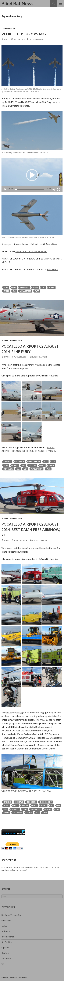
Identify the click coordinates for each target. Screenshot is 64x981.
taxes (6, 291)
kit (23, 465)
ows (42, 465)
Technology (8, 28)
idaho (15, 465)
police (48, 809)
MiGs (9, 712)
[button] (32, 175)
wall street (25, 291)
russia (51, 287)
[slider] (29, 189)
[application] (32, 175)
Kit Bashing (6, 942)
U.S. (3, 963)
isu (52, 806)
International (7, 936)
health (25, 806)
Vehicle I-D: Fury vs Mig (23, 34)
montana (24, 287)
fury (6, 287)
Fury (18, 712)
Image (7, 357)
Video (6, 39)
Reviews (5, 953)
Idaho (4, 340)
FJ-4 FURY (52, 269)
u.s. (14, 291)
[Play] (5, 189)
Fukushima (6, 920)
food (6, 806)
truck (29, 813)
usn (25, 469)
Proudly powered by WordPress (14, 977)
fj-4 (53, 462)
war (37, 291)
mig (14, 287)
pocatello (36, 809)
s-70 (57, 809)
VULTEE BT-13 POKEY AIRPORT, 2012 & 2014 (26, 791)
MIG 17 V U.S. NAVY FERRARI (31, 251)
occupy (32, 465)
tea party (8, 469)
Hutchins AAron (36, 39)
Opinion (5, 947)
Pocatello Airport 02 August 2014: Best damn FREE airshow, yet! (30, 529)
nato (35, 287)
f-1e (45, 462)
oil (43, 287)
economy (19, 462)
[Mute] (53, 189)
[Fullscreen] (58, 189)
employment (34, 462)
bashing (7, 462)
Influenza (5, 931)
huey (34, 806)
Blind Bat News (17, 3)
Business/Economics (11, 915)
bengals (19, 802)
